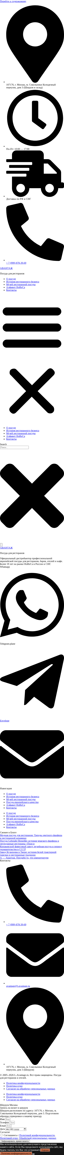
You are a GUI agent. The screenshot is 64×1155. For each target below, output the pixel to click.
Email (3, 1125)
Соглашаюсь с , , (28, 1136)
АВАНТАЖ (6, 268)
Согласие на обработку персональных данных (30, 1088)
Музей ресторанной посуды (21, 284)
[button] (32, 359)
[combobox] (14, 447)
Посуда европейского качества (22, 802)
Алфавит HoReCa (15, 287)
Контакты (11, 290)
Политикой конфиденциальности (37, 1135)
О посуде (11, 279)
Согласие (5, 1132)
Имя (2, 1119)
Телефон (5, 1122)
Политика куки (14, 1086)
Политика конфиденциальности (23, 1083)
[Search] (1, 544)
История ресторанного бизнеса (22, 281)
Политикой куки (9, 1138)
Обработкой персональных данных (37, 1138)
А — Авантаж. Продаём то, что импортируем (24, 857)
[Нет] (33, 1154)
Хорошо (45, 1150)
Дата (3, 1129)
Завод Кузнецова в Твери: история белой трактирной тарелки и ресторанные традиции (28, 853)
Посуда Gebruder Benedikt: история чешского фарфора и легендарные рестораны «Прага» (29, 842)
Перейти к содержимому (13, 1)
